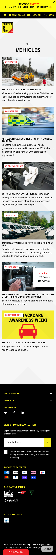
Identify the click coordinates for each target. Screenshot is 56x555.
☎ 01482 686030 (17, 15)
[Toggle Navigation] (5, 15)
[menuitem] (21, 492)
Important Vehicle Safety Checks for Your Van (28, 244)
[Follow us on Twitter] (6, 412)
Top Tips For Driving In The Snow (21, 89)
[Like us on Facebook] (15, 412)
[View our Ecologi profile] (8, 493)
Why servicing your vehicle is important (26, 194)
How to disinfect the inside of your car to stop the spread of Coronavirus (28, 295)
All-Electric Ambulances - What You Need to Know (27, 140)
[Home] (7, 27)
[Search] (46, 15)
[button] (44, 277)
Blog (28, 44)
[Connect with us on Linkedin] (23, 412)
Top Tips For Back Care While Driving (24, 342)
